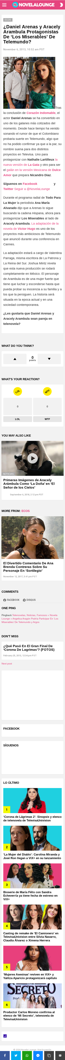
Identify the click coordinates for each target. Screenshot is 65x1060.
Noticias (8, 474)
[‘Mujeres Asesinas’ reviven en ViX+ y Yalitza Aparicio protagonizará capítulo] (32, 958)
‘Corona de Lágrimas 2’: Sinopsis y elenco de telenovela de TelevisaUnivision (32, 818)
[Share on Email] (60, 1055)
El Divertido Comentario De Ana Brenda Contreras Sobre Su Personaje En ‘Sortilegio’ (28, 566)
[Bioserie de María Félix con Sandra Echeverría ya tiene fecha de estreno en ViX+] (32, 875)
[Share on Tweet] (16, 1055)
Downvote (49, 359)
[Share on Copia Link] (49, 1055)
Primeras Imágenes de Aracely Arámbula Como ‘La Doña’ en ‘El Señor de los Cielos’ (29, 483)
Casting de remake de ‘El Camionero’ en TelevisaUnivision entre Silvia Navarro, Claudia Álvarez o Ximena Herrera (30, 937)
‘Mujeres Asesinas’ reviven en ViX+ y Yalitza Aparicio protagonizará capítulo (30, 976)
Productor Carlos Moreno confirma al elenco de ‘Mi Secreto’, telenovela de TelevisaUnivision (29, 1016)
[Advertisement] (29, 694)
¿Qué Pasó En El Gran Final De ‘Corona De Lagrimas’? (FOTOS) (28, 647)
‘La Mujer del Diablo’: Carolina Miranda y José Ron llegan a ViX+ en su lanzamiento (32, 856)
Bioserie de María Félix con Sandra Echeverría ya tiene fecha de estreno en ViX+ (30, 896)
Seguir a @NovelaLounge (32, 189)
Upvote (15, 359)
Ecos (25, 511)
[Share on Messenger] (38, 1055)
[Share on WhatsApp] (27, 1055)
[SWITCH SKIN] (61, 4)
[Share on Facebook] (5, 1055)
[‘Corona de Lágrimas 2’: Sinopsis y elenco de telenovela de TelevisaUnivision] (32, 800)
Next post (7, 663)
